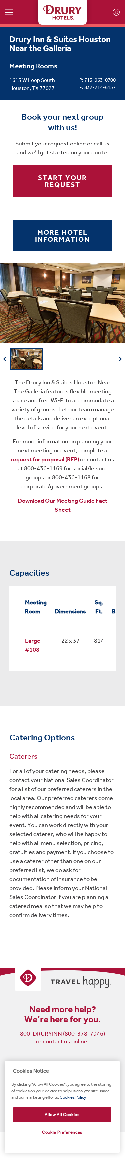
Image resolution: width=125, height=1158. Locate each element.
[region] (62, 1107)
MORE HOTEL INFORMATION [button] (62, 235)
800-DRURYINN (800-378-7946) (62, 1033)
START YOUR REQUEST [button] (62, 181)
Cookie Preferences (62, 1132)
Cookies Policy (73, 1097)
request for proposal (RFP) (45, 459)
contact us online (65, 1041)
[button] (5, 359)
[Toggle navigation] (9, 12)
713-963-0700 (100, 80)
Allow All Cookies (62, 1114)
